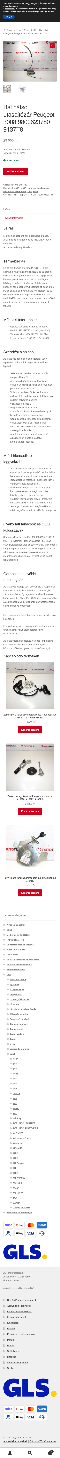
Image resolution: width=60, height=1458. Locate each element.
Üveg (12, 1043)
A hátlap (17, 1118)
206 (15, 1063)
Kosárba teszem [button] (30, 729)
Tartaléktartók (17, 1029)
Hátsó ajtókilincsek (19, 999)
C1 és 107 (18, 1143)
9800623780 (47, 194)
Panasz (11, 1328)
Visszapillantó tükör (20, 1048)
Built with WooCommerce (42, 1441)
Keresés (30, 1453)
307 (15, 1083)
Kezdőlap (11, 29)
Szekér (10, 1368)
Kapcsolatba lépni (16, 1317)
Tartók (13, 1038)
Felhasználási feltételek (19, 1311)
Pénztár (11, 1339)
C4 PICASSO (19, 1177)
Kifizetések (12, 1322)
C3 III (15, 1157)
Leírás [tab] (6, 209)
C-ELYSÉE (18, 1133)
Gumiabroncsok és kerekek (20, 944)
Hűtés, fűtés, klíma (16, 949)
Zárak (26, 29)
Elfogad (9, 17)
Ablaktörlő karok (18, 979)
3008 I (34, 29)
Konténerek (12, 954)
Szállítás (11, 1356)
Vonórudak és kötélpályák (19, 1212)
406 (15, 1098)
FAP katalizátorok (15, 939)
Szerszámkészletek (16, 969)
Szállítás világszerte (17, 1362)
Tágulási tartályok (19, 1024)
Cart (46, 1450)
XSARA (16, 1202)
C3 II (15, 1153)
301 (15, 1078)
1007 (15, 1058)
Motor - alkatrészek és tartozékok (23, 959)
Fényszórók (16, 994)
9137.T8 (28, 194)
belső (9, 929)
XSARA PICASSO (21, 1207)
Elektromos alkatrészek (14, 191)
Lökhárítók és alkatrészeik (23, 1009)
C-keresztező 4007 (22, 1138)
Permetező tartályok (20, 1019)
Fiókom (10, 1453)
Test (19, 29)
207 (15, 1068)
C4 (14, 1167)
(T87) (20, 194)
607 (15, 1113)
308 (15, 1088)
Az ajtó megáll (17, 989)
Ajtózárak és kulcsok (38, 188)
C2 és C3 (17, 1148)
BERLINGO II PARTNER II (25, 1128)
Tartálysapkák (17, 1033)
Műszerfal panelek (19, 1014)
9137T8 (36, 194)
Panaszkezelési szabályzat (21, 1334)
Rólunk (11, 1345)
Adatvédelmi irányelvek (19, 1305)
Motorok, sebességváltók (19, 964)
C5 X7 (16, 1187)
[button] (52, 45)
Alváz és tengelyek (16, 924)
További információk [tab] (13, 218)
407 (15, 1103)
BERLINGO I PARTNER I (25, 1123)
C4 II (15, 1172)
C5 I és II (17, 1182)
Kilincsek (14, 1004)
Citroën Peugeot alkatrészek (21, 1300)
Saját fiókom (13, 1351)
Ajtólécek (14, 984)
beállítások (10, 8)
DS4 (15, 1197)
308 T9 (16, 1093)
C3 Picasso (18, 1162)
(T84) (14, 194)
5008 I (16, 1108)
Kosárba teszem (15, 171)
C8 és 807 (18, 1192)
